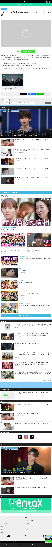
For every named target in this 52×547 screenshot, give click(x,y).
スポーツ (2, 526)
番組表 (43, 537)
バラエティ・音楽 (4, 523)
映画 (28, 523)
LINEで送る (40, 93)
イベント (28, 529)
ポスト (24, 93)
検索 (26, 537)
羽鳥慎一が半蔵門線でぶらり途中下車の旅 (27, 343)
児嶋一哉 (24, 102)
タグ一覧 (47, 102)
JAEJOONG (13, 102)
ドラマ (2, 520)
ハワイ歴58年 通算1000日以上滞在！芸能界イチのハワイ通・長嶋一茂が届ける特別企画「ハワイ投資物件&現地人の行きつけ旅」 (33, 373)
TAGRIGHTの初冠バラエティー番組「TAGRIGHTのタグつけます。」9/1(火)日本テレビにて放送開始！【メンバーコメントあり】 (33, 354)
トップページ (8, 537)
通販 (2, 532)
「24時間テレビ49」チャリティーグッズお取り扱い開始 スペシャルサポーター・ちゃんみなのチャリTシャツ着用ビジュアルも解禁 (33, 326)
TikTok (32, 437)
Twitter (20, 437)
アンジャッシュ (31, 102)
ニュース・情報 (30, 520)
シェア (32, 93)
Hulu (26, 51)
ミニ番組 (2, 529)
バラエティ (7, 100)
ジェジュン (7, 102)
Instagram (26, 437)
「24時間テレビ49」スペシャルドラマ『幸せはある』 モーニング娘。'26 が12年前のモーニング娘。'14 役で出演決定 (33, 363)
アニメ (28, 526)
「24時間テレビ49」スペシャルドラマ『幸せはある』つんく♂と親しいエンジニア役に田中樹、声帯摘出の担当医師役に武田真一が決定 (32, 335)
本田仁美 (19, 102)
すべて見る (25, 188)
